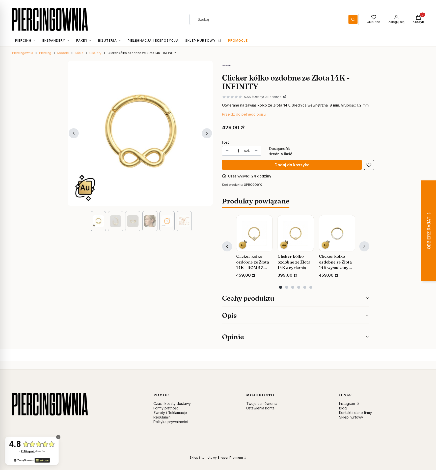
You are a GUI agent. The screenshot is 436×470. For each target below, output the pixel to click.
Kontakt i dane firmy (355, 412)
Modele (63, 53)
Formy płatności (166, 408)
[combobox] (267, 19)
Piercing (45, 53)
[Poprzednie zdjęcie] (74, 133)
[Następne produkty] (364, 246)
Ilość (226, 142)
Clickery (95, 53)
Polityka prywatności (170, 422)
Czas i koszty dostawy (172, 403)
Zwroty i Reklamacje (170, 412)
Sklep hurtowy (351, 417)
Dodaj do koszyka (292, 164)
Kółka (79, 53)
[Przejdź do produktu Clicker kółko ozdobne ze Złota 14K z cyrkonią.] (296, 233)
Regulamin (162, 417)
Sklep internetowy (216, 457)
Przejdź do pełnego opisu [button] (244, 114)
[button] (353, 19)
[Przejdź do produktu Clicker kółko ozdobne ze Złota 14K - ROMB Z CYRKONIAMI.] (254, 233)
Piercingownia (22, 53)
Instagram (347, 403)
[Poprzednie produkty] (227, 246)
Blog (343, 408)
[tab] (280, 287)
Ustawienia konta (260, 408)
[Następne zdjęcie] (207, 133)
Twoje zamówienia (261, 403)
